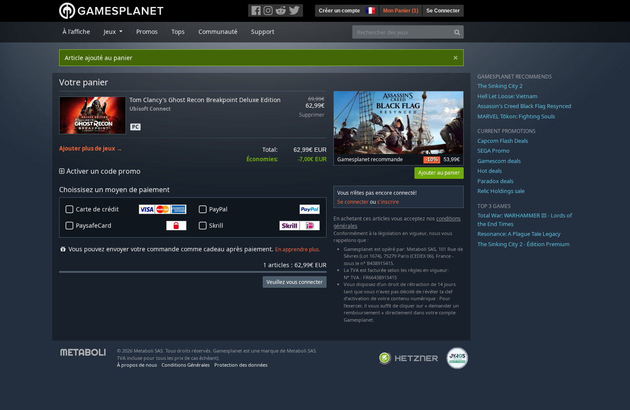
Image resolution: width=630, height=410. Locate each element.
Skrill (216, 225)
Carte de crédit (97, 209)
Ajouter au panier (439, 172)
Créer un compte (339, 11)
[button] (369, 9)
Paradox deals (495, 181)
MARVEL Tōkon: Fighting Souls (516, 116)
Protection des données (240, 365)
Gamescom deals (499, 161)
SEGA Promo (493, 150)
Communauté (217, 31)
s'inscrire (388, 202)
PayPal (218, 209)
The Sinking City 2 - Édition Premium (523, 244)
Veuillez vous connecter (295, 282)
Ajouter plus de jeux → (90, 148)
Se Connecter (443, 11)
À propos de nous (137, 365)
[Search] (457, 32)
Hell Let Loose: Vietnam (507, 96)
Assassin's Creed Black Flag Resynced (524, 106)
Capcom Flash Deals (502, 141)
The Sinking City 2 (499, 86)
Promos (147, 31)
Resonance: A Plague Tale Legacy (519, 234)
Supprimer (311, 115)
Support (262, 31)
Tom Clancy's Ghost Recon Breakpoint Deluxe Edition (205, 100)
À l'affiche (76, 31)
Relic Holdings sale (501, 191)
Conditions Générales (186, 365)
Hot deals (489, 171)
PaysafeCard (93, 225)
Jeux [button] (110, 31)
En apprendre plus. (297, 249)
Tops (178, 31)
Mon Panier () (400, 11)
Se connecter (353, 202)
